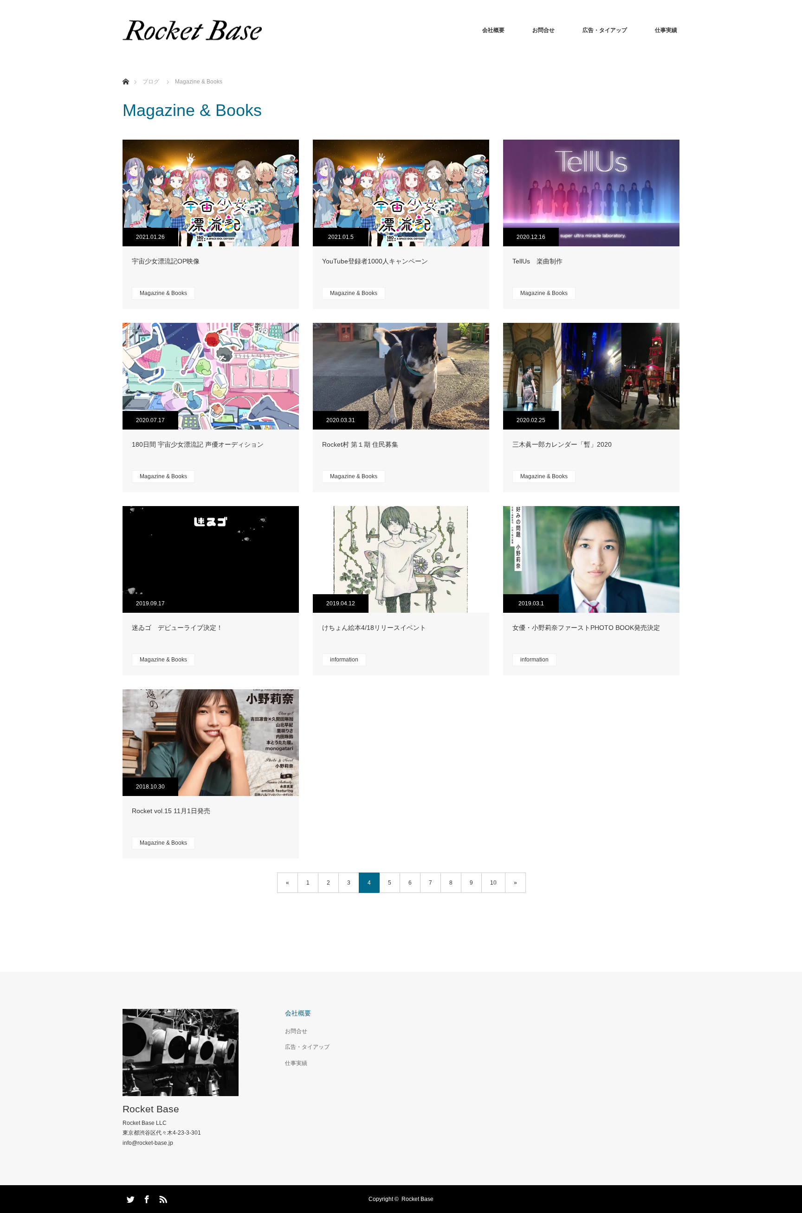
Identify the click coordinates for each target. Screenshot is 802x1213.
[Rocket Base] (192, 30)
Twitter (129, 1198)
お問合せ (543, 30)
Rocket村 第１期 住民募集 (360, 444)
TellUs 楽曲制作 (537, 261)
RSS (162, 1198)
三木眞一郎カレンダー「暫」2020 (562, 444)
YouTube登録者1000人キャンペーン (375, 261)
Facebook (146, 1198)
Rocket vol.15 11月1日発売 (171, 811)
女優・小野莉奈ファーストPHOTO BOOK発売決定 (586, 627)
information (344, 659)
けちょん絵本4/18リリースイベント (374, 627)
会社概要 (493, 30)
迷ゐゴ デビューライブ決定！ (177, 627)
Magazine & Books (163, 293)
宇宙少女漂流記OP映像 (166, 261)
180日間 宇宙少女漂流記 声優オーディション (198, 444)
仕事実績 (666, 30)
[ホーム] (126, 70)
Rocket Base (151, 1109)
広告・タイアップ (604, 30)
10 (493, 882)
